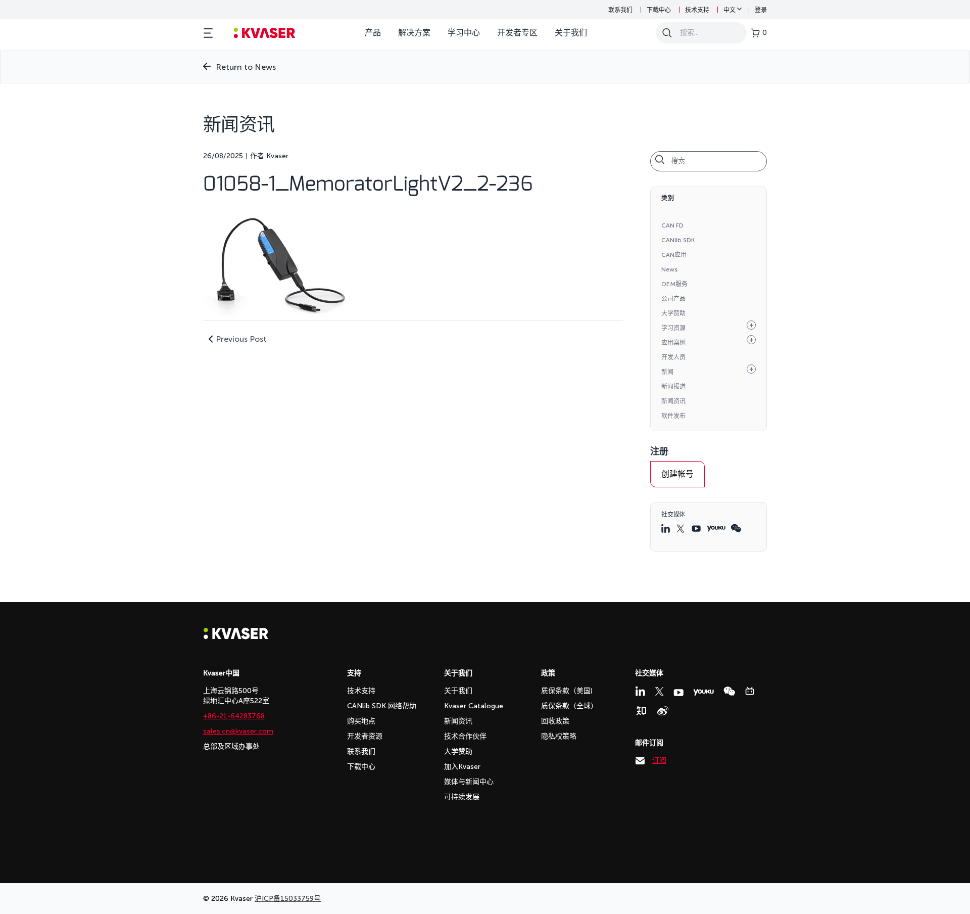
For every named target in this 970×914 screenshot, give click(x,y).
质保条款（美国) (567, 691)
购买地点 (361, 721)
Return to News (246, 67)
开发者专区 (517, 32)
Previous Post (241, 339)
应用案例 (673, 342)
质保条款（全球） (569, 706)
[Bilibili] (750, 691)
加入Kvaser (462, 766)
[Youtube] (678, 692)
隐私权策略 (558, 736)
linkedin (666, 528)
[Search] (667, 33)
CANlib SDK (678, 240)
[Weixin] (729, 691)
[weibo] (663, 711)
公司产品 (673, 298)
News (669, 269)
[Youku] (703, 692)
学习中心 (464, 32)
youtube (697, 528)
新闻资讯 (673, 401)
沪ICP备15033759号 (288, 898)
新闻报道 (673, 386)
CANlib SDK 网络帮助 (381, 706)
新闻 (667, 372)
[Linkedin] (640, 691)
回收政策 (555, 721)
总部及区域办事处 (231, 746)
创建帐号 (677, 474)
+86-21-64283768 (234, 716)
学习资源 (673, 328)
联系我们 (620, 10)
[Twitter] (659, 691)
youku (716, 528)
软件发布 (673, 416)
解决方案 (414, 32)
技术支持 (697, 10)
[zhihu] (641, 711)
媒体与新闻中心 (469, 782)
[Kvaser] (236, 637)
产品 (373, 32)
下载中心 (659, 10)
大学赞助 (673, 313)
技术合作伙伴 (465, 736)
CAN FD (672, 225)
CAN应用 (674, 254)
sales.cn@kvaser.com (238, 731)
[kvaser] (264, 33)
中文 (729, 10)
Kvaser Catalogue (473, 706)
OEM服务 (674, 284)
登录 (761, 10)
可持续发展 (461, 797)
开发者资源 (364, 736)
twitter (681, 528)
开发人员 (673, 357)
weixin (736, 528)
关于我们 (571, 32)
